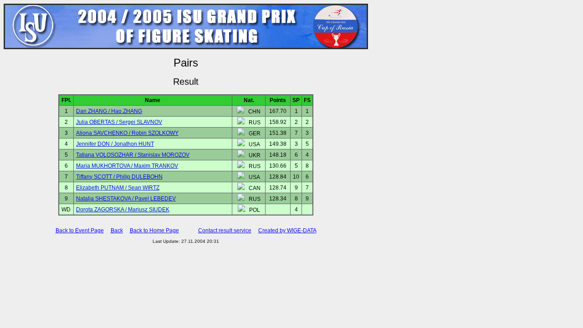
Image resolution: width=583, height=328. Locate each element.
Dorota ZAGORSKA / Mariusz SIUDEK (122, 209)
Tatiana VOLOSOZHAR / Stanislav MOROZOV (132, 155)
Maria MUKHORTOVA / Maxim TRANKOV (127, 166)
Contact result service (224, 230)
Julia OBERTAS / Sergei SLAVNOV (119, 122)
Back (117, 230)
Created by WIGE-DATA (287, 230)
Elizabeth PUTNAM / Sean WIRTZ (117, 187)
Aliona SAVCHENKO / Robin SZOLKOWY (127, 133)
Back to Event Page (80, 230)
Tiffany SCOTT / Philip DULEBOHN (119, 177)
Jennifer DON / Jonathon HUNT (115, 144)
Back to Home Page (154, 230)
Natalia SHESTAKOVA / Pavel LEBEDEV (126, 198)
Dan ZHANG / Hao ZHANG (109, 111)
